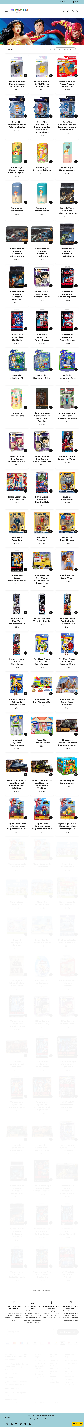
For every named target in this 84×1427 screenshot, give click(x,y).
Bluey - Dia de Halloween (67, 865)
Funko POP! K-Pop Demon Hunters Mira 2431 (16, 459)
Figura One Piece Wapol (67, 498)
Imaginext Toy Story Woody (67, 576)
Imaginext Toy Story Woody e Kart (42, 700)
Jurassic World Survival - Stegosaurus (17, 1147)
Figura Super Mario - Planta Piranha (42, 865)
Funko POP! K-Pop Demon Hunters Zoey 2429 (42, 459)
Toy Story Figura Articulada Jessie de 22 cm (67, 661)
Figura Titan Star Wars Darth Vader (42, 619)
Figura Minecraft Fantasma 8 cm (17, 1394)
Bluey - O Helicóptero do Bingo (17, 942)
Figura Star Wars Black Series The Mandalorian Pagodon (42, 417)
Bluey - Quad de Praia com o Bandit (42, 941)
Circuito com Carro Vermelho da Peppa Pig (67, 1315)
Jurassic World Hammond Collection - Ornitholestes (17, 1233)
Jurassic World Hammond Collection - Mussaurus (17, 1190)
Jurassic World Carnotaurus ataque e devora (17, 1315)
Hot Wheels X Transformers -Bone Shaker (67, 1104)
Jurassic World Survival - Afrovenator (17, 1064)
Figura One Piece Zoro (17, 538)
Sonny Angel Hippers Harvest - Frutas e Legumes (17, 170)
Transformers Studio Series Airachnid (67, 1231)
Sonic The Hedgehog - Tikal (17, 376)
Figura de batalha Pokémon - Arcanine (67, 983)
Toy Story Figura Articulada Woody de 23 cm (17, 702)
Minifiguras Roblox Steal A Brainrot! (67, 941)
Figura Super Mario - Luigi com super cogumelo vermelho (17, 826)
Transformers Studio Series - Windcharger (42, 1064)
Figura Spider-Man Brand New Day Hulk (42, 499)
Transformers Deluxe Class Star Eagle (16, 337)
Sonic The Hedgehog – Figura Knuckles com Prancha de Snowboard (42, 127)
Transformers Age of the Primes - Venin (42, 1315)
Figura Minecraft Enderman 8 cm (42, 1394)
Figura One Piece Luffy (42, 538)
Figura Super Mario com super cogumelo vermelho (42, 826)
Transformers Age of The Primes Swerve (42, 337)
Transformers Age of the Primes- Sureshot (17, 1104)
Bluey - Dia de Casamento (42, 903)
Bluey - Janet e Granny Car (17, 1354)
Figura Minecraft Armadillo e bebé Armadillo (42, 1355)
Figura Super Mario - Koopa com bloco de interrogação (67, 826)
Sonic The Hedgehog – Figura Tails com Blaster (17, 124)
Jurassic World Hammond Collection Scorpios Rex (42, 253)
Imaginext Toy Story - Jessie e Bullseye (67, 702)
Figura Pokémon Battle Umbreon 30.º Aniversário (17, 84)
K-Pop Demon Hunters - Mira (67, 1022)
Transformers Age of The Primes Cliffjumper (67, 294)
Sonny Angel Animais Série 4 (42, 209)
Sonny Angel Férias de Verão (17, 414)
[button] (6, 11)
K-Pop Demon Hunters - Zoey (42, 1022)
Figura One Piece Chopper (67, 538)
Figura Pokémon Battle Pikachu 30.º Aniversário (42, 84)
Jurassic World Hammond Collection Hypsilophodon (67, 253)
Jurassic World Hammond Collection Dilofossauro (17, 296)
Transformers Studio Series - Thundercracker (17, 1023)
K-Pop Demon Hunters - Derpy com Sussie (67, 1147)
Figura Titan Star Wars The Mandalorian (17, 621)
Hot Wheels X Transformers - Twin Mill (67, 1274)
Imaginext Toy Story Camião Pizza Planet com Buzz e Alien (42, 579)
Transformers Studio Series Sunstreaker (17, 578)
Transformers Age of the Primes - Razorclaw (67, 1064)
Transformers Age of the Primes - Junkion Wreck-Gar (42, 1188)
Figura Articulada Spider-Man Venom (67, 457)
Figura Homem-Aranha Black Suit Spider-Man (67, 621)
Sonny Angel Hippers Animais (67, 168)
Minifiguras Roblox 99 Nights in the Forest (17, 983)
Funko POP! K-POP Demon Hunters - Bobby (42, 294)
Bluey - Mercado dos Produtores (67, 903)
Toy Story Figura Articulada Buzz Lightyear (42, 661)
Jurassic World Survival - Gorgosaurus (42, 1147)
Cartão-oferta (66, 2)
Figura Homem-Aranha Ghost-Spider (16, 661)
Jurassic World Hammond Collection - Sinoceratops (67, 1190)
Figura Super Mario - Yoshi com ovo (17, 865)
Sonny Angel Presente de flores (42, 168)
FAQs (77, 2)
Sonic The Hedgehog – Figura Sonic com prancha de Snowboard (67, 126)
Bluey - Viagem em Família (17, 903)
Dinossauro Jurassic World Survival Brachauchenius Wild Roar (16, 784)
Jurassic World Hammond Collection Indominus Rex (17, 253)
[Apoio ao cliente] (72, 11)
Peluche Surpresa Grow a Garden (67, 781)
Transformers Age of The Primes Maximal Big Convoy (42, 1106)
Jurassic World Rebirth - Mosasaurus (67, 1396)
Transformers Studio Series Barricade (17, 1274)
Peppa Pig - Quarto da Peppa (42, 741)
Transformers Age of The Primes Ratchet (67, 337)
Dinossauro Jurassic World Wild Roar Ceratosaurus (67, 742)
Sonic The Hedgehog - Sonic (67, 376)
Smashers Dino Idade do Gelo (42, 981)
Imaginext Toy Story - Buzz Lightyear (17, 742)
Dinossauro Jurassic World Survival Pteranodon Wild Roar (42, 784)
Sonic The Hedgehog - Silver (42, 376)
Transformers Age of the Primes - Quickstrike (42, 1274)
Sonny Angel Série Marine (17, 209)
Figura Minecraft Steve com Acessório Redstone (67, 415)
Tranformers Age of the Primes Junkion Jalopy (42, 1231)
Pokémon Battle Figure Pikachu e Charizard (67, 84)
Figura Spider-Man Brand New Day (17, 498)
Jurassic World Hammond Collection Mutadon (67, 210)
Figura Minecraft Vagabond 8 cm (67, 1354)
